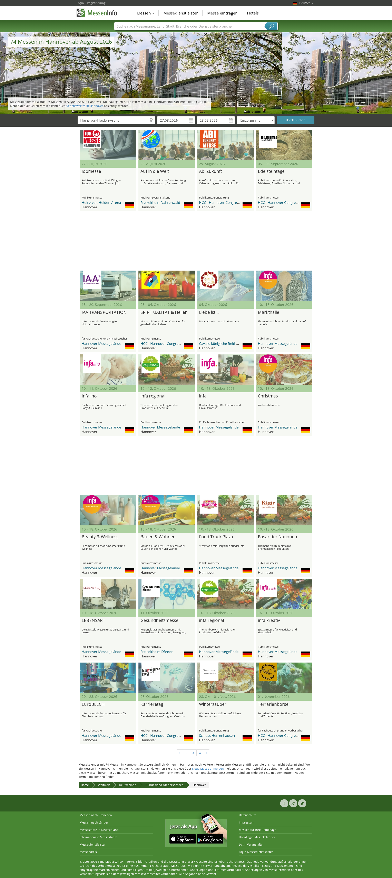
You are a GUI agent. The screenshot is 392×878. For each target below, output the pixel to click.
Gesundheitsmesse (159, 620)
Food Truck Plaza (216, 536)
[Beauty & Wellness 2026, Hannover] (108, 510)
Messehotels (88, 852)
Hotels (253, 13)
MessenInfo (97, 13)
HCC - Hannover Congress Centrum (227, 202)
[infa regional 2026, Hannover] (166, 369)
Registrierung (96, 3)
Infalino (89, 396)
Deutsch (305, 3)
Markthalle (268, 312)
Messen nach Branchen (96, 815)
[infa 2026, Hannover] (225, 369)
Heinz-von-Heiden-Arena (101, 202)
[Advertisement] (196, 241)
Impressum (246, 822)
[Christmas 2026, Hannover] (284, 369)
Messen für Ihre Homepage (257, 830)
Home (85, 785)
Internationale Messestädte (98, 837)
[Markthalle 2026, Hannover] (284, 286)
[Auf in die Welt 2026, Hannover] (166, 145)
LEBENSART (93, 620)
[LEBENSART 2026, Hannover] (108, 594)
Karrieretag (151, 704)
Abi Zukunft (210, 171)
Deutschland (127, 785)
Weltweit (104, 785)
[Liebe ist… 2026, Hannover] (225, 286)
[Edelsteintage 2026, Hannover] (284, 145)
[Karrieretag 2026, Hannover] (166, 678)
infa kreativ (269, 620)
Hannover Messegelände (101, 343)
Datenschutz (247, 815)
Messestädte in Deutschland (99, 830)
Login (80, 3)
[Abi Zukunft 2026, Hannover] (225, 145)
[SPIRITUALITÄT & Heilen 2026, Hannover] (166, 286)
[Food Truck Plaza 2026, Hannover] (225, 510)
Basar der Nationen (277, 536)
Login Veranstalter (251, 844)
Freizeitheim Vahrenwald (160, 202)
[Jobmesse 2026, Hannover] (108, 145)
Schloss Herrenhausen (217, 735)
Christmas (268, 396)
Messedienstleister (180, 13)
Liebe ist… (209, 312)
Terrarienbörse (273, 704)
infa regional (152, 396)
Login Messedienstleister (256, 852)
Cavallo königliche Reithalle (220, 343)
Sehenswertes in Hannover (84, 106)
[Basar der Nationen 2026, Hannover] (284, 510)
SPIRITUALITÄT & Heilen (164, 312)
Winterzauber (212, 704)
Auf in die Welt (154, 171)
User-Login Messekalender (257, 837)
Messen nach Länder (94, 822)
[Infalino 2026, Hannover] (108, 369)
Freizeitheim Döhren (156, 651)
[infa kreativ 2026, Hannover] (284, 594)
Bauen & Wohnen (158, 536)
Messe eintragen (222, 13)
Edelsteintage (271, 171)
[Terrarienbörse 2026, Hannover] (284, 678)
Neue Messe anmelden (208, 768)
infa (203, 396)
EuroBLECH (93, 704)
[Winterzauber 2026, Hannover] (225, 678)
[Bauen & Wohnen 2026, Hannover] (166, 510)
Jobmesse (91, 171)
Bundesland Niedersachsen (165, 785)
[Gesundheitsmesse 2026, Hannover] (166, 594)
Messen (144, 13)
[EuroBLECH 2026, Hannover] (108, 678)
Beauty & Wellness (100, 536)
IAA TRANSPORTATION (104, 312)
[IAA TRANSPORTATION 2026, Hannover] (108, 286)
